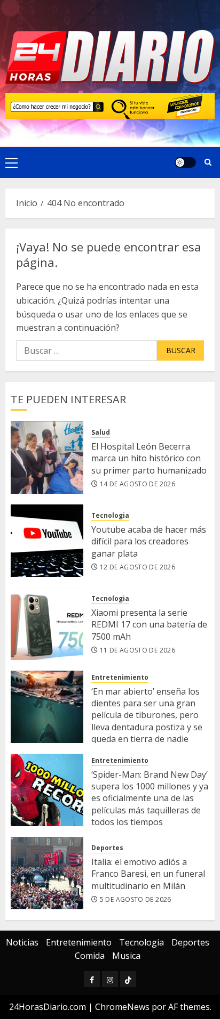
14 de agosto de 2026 (137, 484)
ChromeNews (122, 1007)
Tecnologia (110, 515)
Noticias (22, 942)
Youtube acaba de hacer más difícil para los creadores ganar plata (148, 541)
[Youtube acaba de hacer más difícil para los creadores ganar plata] (47, 540)
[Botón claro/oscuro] (185, 162)
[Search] (208, 162)
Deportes (107, 848)
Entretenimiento (119, 677)
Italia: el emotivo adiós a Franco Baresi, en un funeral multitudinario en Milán (148, 874)
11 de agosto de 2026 (137, 650)
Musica (126, 955)
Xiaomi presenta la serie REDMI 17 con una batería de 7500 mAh (149, 624)
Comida (90, 955)
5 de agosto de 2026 (135, 899)
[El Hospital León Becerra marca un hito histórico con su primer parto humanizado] (47, 457)
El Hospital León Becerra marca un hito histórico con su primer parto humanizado (149, 458)
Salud (100, 432)
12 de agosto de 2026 (137, 567)
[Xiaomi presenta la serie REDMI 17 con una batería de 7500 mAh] (47, 624)
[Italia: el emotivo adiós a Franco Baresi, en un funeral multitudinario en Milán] (47, 873)
